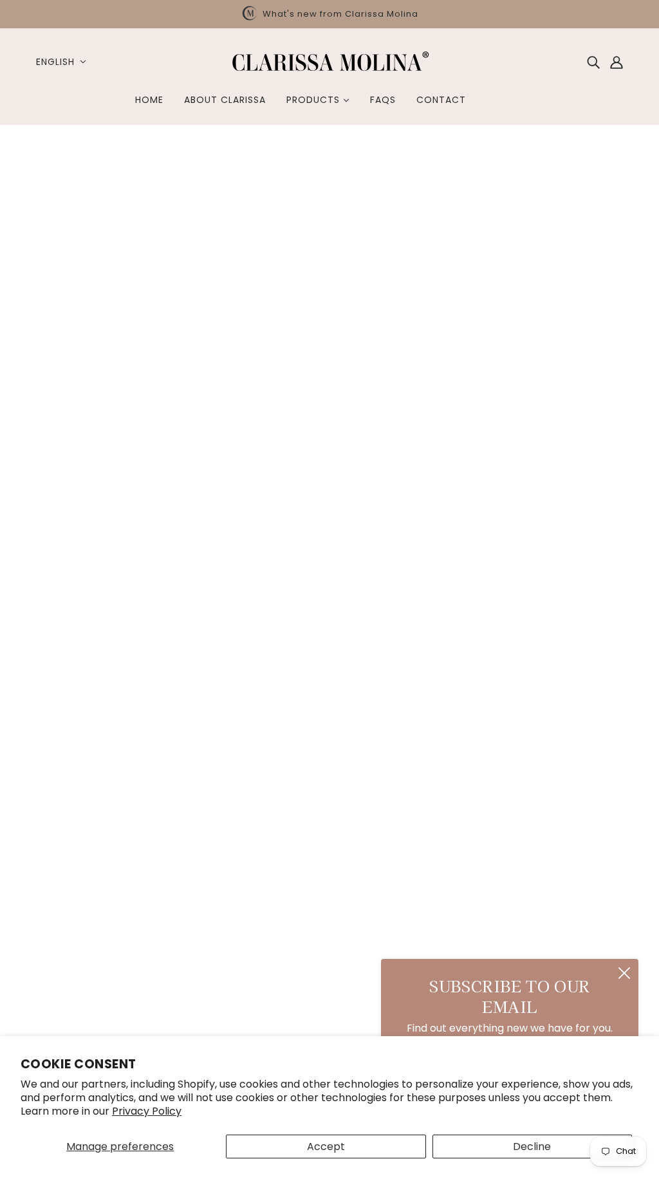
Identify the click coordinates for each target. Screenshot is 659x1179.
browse (61, 184)
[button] (589, 184)
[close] (624, 973)
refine (169, 184)
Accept (326, 1146)
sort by (118, 184)
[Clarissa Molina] (329, 70)
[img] (593, 62)
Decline (532, 1146)
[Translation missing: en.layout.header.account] (616, 62)
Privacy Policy (146, 1111)
